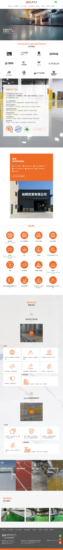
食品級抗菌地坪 (31, 6)
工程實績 (40, 529)
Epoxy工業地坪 (38, 129)
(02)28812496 (9, 543)
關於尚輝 (10, 6)
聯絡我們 (53, 6)
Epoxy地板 (23, 549)
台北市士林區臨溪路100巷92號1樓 (34, 540)
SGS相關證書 (16, 6)
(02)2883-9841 (10, 540)
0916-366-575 (12, 542)
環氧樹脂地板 (36, 549)
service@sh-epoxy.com (29, 543)
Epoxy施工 (27, 549)
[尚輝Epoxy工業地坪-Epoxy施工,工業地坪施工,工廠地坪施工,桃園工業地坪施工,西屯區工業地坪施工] (31, 2)
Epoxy (20, 549)
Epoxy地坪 (31, 549)
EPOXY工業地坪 (23, 6)
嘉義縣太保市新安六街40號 (34, 542)
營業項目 (34, 529)
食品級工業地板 (41, 549)
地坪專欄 (48, 6)
